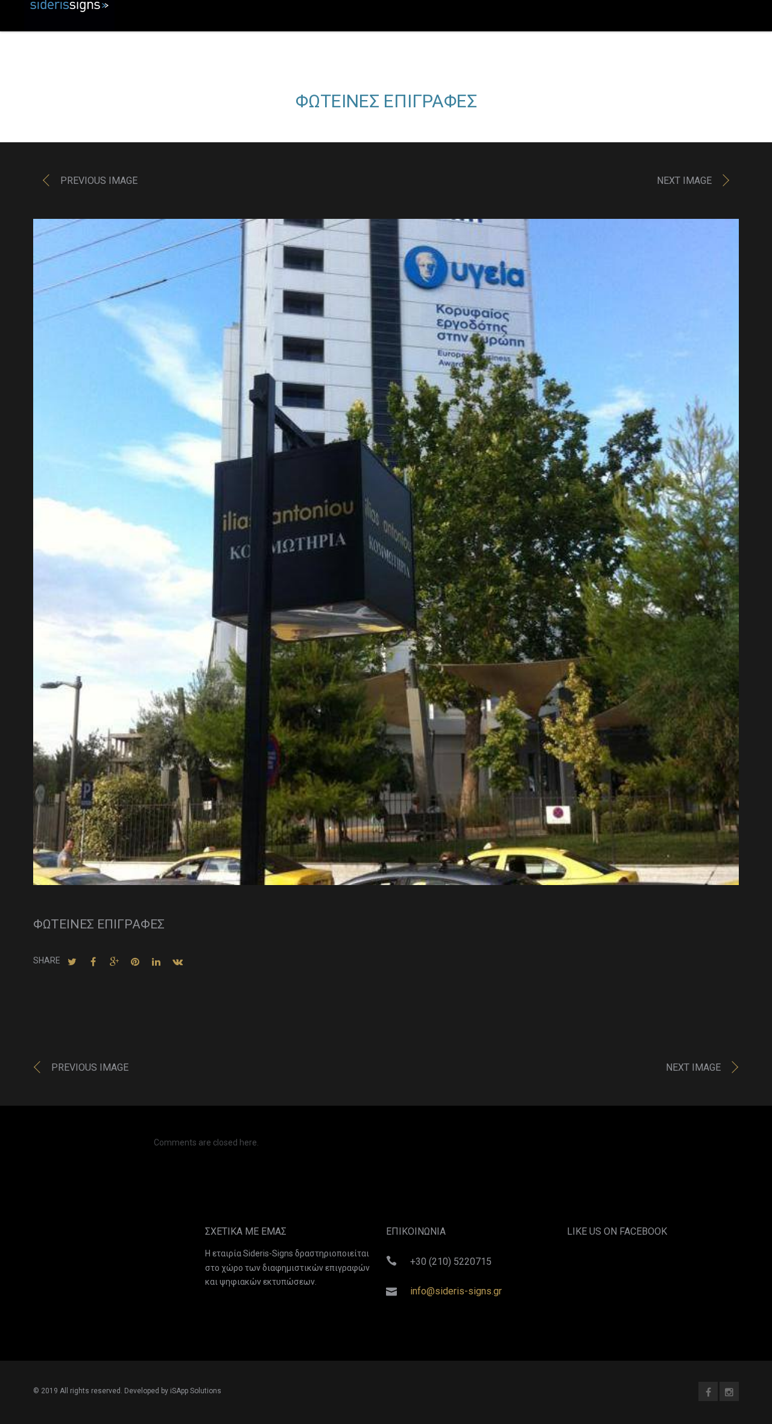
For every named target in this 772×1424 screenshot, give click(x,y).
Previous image (99, 180)
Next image (684, 180)
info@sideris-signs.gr (456, 1291)
